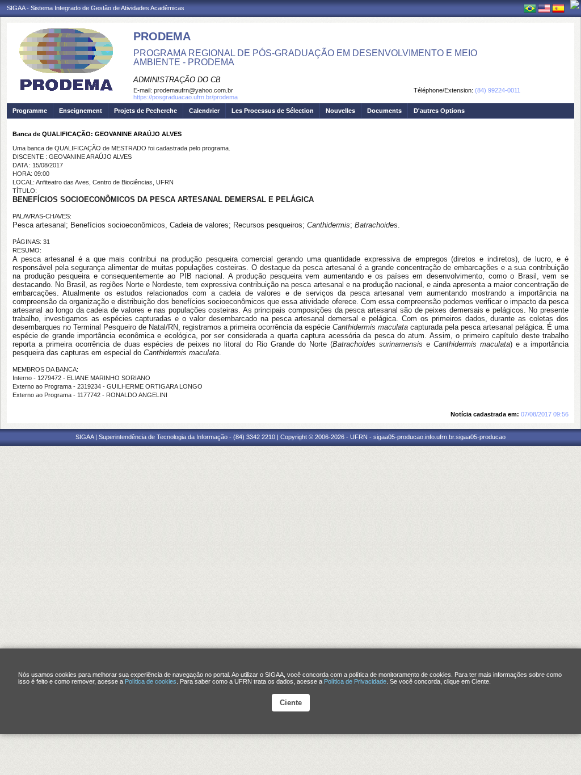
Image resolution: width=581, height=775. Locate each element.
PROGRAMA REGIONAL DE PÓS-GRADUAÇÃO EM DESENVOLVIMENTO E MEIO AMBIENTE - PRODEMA (305, 57)
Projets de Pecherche (145, 110)
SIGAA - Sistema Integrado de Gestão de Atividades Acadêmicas (95, 8)
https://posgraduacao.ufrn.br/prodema (185, 97)
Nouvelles (340, 110)
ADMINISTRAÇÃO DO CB (177, 79)
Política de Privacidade (355, 681)
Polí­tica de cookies (150, 681)
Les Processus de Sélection (272, 110)
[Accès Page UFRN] (574, 4)
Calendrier (204, 110)
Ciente (291, 702)
